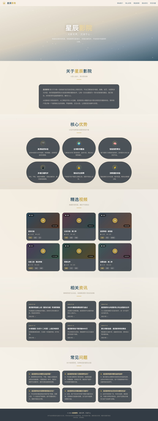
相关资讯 (145, 3)
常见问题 (153, 3)
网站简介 (120, 3)
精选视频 (136, 3)
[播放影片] (43, 220)
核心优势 (128, 3)
